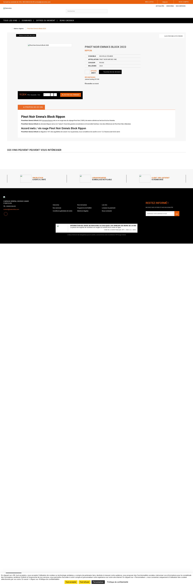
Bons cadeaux (67, 20)
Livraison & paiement (108, 208)
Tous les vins (10, 20)
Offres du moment (45, 20)
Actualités (160, 6)
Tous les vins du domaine (112, 72)
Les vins (104, 205)
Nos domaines (82, 205)
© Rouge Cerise (121, 235)
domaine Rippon (47, 120)
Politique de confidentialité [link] (117, 582)
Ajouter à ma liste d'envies (174, 36)
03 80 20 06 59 (29, 2)
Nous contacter (107, 211)
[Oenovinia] (32, 10)
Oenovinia (170, 6)
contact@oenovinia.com (42, 2)
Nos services (181, 6)
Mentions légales (82, 211)
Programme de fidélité (84, 208)
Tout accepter (71, 582)
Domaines (27, 20)
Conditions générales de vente (62, 211)
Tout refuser (84, 582)
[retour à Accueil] (9, 28)
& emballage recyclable (102, 178)
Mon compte (184, 2)
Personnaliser (98, 582)
